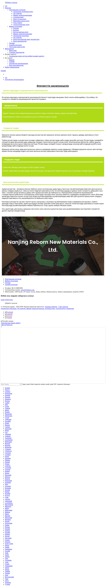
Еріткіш (16, 28)
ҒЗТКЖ (11, 61)
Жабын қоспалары (15, 26)
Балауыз (16, 30)
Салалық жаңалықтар (16, 52)
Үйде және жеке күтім (17, 47)
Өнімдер (8, 8)
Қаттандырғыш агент (20, 32)
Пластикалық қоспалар (17, 10)
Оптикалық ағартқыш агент (23, 11)
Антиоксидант (18, 17)
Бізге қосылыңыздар (16, 65)
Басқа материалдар (19, 41)
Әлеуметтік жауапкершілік (18, 63)
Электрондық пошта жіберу (10, 323)
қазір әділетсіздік (7, 300)
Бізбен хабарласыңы (12, 67)
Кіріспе (11, 60)
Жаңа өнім (13, 50)
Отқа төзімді (17, 23)
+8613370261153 (6, 325)
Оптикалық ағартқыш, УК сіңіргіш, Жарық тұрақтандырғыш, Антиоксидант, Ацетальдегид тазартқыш (37, 308)
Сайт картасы (63, 307)
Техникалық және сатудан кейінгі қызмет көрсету (26, 56)
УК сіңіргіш (17, 13)
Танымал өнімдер (51, 307)
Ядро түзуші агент (19, 19)
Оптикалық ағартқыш (21, 36)
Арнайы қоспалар (15, 45)
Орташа (12, 43)
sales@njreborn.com (27, 290)
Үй (6, 6)
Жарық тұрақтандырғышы (22, 15)
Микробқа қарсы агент (21, 21)
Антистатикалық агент (21, 24)
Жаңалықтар (9, 49)
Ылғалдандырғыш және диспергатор (26, 39)
